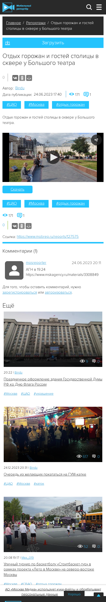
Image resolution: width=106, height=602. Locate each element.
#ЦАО (12, 104)
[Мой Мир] (29, 78)
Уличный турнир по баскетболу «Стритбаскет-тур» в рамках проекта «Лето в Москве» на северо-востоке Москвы (49, 569)
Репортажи (36, 22)
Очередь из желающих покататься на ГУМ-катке (45, 474)
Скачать (17, 189)
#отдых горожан (70, 104)
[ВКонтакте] (15, 78)
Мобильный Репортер (16, 7)
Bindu (19, 88)
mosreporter (36, 262)
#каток (39, 484)
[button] (53, 157)
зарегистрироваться (19, 292)
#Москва (36, 104)
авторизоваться (58, 292)
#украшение (43, 393)
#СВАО (26, 584)
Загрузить (53, 43)
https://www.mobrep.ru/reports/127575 (48, 236)
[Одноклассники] (22, 78)
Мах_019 (27, 558)
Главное (13, 22)
